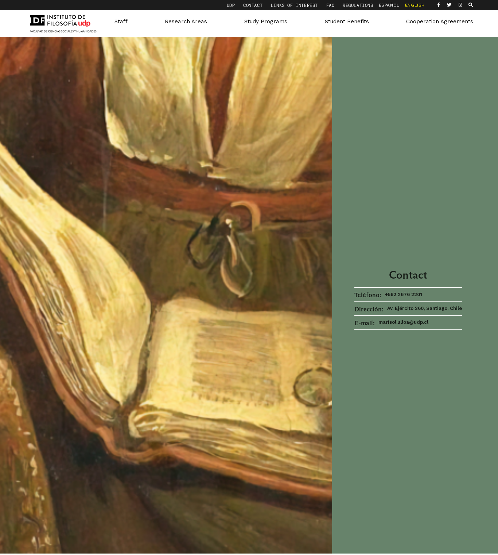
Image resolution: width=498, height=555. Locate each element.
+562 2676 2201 (403, 294)
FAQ (331, 5)
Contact (254, 5)
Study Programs (265, 21)
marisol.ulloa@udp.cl (403, 322)
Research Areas (186, 21)
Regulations (358, 5)
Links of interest (296, 5)
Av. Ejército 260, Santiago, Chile (424, 308)
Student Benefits (347, 21)
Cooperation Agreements (439, 21)
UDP (232, 5)
